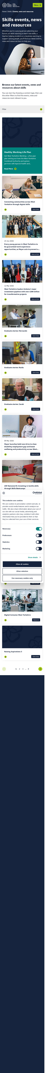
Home (4, 11)
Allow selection (22, 571)
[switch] (39, 535)
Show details (33, 557)
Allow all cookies (22, 564)
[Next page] (40, 669)
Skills (10, 11)
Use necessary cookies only (22, 578)
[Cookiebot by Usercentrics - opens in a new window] (32, 493)
